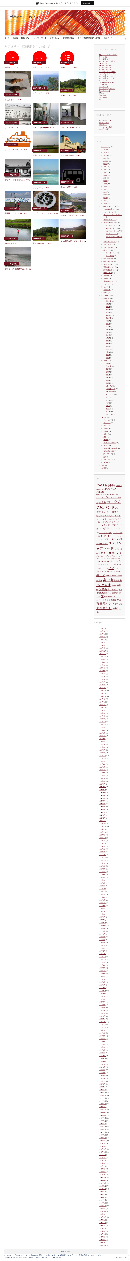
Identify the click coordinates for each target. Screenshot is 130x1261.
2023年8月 (102, 730)
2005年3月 (102, 1237)
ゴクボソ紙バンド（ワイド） (108, 78)
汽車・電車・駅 (108, 460)
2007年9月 (102, 1152)
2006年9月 (102, 1186)
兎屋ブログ (108, 38)
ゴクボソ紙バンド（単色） (107, 72)
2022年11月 (102, 756)
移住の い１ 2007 (13, 127)
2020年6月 (102, 838)
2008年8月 (102, 1121)
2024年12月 (102, 685)
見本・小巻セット (104, 57)
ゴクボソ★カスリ (111, 225)
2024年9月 (102, 693)
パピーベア (113, 558)
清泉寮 (115, 592)
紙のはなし (106, 290)
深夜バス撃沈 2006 (68, 187)
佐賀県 (108, 358)
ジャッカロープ (101, 556)
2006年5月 (102, 1197)
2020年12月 (102, 821)
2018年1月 (102, 917)
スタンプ (109, 556)
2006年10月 (103, 1183)
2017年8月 (102, 931)
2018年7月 (102, 900)
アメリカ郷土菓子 (106, 515)
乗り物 (105, 462)
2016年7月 (102, 968)
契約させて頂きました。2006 (17, 180)
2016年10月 (102, 959)
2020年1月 (102, 852)
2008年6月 (102, 1126)
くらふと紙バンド (104, 59)
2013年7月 (102, 1070)
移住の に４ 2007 (13, 99)
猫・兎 (105, 428)
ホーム (7, 38)
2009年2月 (102, 1104)
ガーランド (99, 525)
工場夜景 (114, 586)
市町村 (105, 360)
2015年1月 (102, 1019)
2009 (105, 164)
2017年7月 (102, 934)
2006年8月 (102, 1189)
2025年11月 (102, 654)
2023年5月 (102, 739)
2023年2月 (102, 747)
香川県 (108, 312)
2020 (105, 186)
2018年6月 (102, 903)
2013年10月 (102, 1061)
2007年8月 (102, 1155)
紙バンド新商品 (108, 259)
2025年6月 (102, 668)
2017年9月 (102, 928)
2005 (105, 152)
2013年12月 (102, 1056)
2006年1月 (102, 1209)
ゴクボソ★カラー (111, 228)
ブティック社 (107, 244)
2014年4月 (102, 1044)
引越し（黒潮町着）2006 (43, 127)
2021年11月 (102, 790)
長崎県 (108, 307)
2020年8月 (102, 832)
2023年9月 (102, 727)
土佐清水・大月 (110, 389)
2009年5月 (102, 1095)
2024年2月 (102, 713)
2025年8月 (102, 662)
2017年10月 (102, 925)
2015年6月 (102, 1005)
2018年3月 (102, 911)
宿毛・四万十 (110, 394)
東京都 (108, 349)
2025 (105, 200)
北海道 (108, 324)
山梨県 (108, 338)
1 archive (104, 147)
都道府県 (106, 298)
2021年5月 (102, 807)
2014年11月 (102, 1024)
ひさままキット (104, 84)
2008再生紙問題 (106, 485)
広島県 (108, 341)
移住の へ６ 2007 (41, 67)
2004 (105, 150)
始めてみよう (87, 3)
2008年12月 (102, 1109)
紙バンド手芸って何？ (106, 120)
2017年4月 (102, 942)
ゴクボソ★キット (107, 536)
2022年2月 (102, 781)
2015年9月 (102, 996)
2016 (105, 175)
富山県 (108, 335)
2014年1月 (102, 1053)
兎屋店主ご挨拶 (104, 129)
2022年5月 (102, 773)
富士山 (108, 579)
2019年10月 (102, 860)
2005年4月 (102, 1234)
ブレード (106, 561)
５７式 (105, 445)
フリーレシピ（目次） (106, 127)
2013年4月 (102, 1078)
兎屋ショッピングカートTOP (108, 55)
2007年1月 (102, 1175)
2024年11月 (102, 688)
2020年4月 (102, 843)
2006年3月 (102, 1203)
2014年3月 (102, 1047)
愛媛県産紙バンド (109, 281)
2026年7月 (102, 631)
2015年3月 (102, 1013)
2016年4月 (102, 976)
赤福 (119, 599)
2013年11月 (102, 1058)
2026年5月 (102, 637)
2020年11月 (102, 823)
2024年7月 (102, 699)
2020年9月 (102, 829)
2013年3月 (102, 1081)
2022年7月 (102, 767)
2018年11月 (102, 891)
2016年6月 (102, 971)
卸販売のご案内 (68, 38)
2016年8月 (102, 965)
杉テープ (115, 589)
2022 (105, 192)
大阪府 (108, 329)
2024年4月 (102, 707)
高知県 (108, 315)
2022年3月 (102, 778)
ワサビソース (109, 571)
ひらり (102, 502)
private (103, 417)
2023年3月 (102, 744)
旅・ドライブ (107, 454)
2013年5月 (102, 1075)
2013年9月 (102, 1064)
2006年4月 (102, 1200)
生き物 (105, 431)
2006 (105, 155)
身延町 (108, 380)
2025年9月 (102, 659)
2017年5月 (102, 940)
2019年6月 (102, 872)
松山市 (108, 411)
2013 (105, 166)
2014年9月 (102, 1030)
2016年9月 (102, 962)
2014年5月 (102, 1042)
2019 (105, 184)
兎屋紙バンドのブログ (26, 16)
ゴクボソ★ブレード (109, 220)
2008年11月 (102, 1112)
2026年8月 (102, 628)
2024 (105, 198)
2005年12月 (102, 1211)
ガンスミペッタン (113, 521)
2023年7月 (102, 733)
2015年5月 (102, 1008)
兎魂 (102, 465)
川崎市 (108, 403)
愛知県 (108, 343)
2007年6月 (102, 1160)
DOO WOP (110, 488)
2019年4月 (102, 877)
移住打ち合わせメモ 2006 (16, 149)
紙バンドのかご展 (104, 599)
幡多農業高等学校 (109, 451)
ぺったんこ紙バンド (105, 70)
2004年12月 (102, 1245)
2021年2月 (102, 815)
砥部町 (108, 363)
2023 (105, 195)
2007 (105, 158)
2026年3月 (102, 642)
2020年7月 (102, 835)
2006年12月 (102, 1177)
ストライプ (116, 556)
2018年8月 (102, 897)
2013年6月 (102, 1073)
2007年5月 (102, 1163)
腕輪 (114, 600)
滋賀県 (108, 355)
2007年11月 (102, 1146)
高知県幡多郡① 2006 (42, 243)
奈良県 (108, 332)
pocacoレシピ (103, 87)
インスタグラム (112, 519)
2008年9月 (102, 1118)
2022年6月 (102, 770)
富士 (107, 397)
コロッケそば (105, 532)
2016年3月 (102, 979)
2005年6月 (102, 1228)
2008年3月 (102, 1135)
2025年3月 (102, 676)
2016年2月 (102, 982)
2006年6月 (102, 1194)
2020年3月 (102, 846)
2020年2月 (102, 849)
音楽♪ (105, 434)
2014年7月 (102, 1036)
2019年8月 (102, 866)
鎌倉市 (108, 369)
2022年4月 (102, 775)
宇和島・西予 (110, 391)
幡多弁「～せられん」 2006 (72, 215)
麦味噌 (115, 608)
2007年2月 (102, 1172)
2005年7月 (102, 1225)
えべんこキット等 (104, 91)
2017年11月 (102, 923)
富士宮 (108, 400)
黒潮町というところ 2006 (16, 213)
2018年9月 (102, 894)
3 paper (104, 287)
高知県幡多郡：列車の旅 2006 (73, 241)
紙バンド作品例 (108, 261)
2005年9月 (102, 1220)
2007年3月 (102, 1169)
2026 (105, 203)
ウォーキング (107, 420)
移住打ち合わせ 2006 (42, 155)
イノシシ (103, 518)
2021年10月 (102, 792)
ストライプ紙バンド (105, 67)
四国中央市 (109, 386)
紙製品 (105, 293)
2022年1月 (102, 784)
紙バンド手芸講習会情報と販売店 (89, 38)
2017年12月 (102, 920)
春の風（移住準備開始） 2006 (18, 269)
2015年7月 (102, 1002)
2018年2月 (102, 914)
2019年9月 (102, 863)
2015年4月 (102, 1010)
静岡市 (108, 375)
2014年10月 (102, 1027)
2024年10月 (102, 690)
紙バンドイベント (111, 253)
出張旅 (105, 278)
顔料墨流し (104, 608)
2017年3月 (102, 945)
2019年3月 (102, 880)
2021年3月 (102, 812)
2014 (105, 169)
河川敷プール (107, 593)
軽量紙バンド (103, 63)
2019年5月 (102, 875)
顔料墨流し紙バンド (105, 65)
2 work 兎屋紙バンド (108, 206)
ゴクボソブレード (104, 80)
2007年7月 (102, 1158)
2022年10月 (102, 758)
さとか (104, 497)
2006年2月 (102, 1206)
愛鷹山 (103, 589)
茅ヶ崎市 (108, 366)
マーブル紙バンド (109, 247)
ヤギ (111, 568)
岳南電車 (101, 585)
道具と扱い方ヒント (109, 264)
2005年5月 (102, 1231)
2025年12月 (102, 651)
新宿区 (108, 409)
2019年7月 (102, 869)
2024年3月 (102, 710)
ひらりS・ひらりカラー (106, 82)
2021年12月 (102, 787)
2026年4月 (102, 640)
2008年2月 (102, 1138)
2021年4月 (102, 809)
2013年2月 (102, 1084)
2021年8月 (102, 798)
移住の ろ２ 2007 (68, 95)
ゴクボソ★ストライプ (113, 231)
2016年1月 (102, 985)
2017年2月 (102, 948)
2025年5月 (102, 671)
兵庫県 (108, 321)
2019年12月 (102, 855)
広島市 (108, 406)
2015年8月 (102, 999)
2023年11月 (102, 722)
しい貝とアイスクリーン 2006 (45, 213)
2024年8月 (102, 696)
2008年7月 (102, 1124)
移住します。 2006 (41, 187)
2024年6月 (102, 702)
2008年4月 (102, 1132)
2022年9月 (102, 761)
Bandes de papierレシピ (107, 89)
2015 (105, 172)
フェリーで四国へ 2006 (70, 155)
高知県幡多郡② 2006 (14, 243)
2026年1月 (102, 648)
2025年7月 (102, 665)
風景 (104, 437)
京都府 (108, 352)
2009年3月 (102, 1101)
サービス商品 (103, 97)
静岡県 (108, 309)
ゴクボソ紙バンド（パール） (108, 76)
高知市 (108, 377)
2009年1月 (102, 1107)
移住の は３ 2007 (41, 93)
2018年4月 (102, 908)
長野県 (108, 304)
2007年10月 (102, 1149)
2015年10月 (102, 993)
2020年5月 (102, 841)
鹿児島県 (108, 318)
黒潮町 (108, 383)
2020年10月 (102, 826)
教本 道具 (102, 95)
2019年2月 (102, 883)
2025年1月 (102, 682)
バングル (106, 558)
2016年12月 (102, 954)
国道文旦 (116, 575)
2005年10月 (102, 1217)
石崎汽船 (107, 596)
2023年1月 (102, 750)
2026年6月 (102, 634)
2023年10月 (102, 724)
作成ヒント (106, 284)
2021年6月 (102, 804)
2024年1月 (102, 716)
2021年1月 (102, 818)
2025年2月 (102, 679)
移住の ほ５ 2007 (68, 67)
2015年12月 (102, 988)
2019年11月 (102, 857)
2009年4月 (102, 1098)
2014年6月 (102, 1039)
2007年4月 (102, 1166)
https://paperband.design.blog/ (105, 494)
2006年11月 (102, 1180)
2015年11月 (102, 991)
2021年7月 (102, 801)
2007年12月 (102, 1143)
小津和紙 (117, 580)
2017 (105, 178)
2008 (105, 161)
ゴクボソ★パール (111, 234)
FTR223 (100, 491)
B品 (100, 99)
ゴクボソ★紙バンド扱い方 (114, 237)
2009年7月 (102, 1090)
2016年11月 (102, 957)
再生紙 (100, 575)
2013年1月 (102, 1087)
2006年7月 (102, 1191)
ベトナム (114, 561)
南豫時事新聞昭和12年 (110, 448)
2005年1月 (102, 1242)
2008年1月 (102, 1141)
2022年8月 (102, 764)
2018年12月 (102, 889)
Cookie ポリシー (56, 1257)
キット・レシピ (108, 212)
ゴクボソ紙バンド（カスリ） (108, 74)
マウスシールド (103, 569)
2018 (105, 181)
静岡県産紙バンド (109, 267)
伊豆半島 (117, 571)
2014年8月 (102, 1033)
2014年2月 (102, 1050)
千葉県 (108, 327)
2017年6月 (102, 937)
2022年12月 (102, 753)
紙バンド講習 (110, 256)
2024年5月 (102, 705)
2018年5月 (102, 906)
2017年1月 (102, 951)
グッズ (105, 426)
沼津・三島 (109, 414)
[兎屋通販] (124, 36)
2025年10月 (102, 656)
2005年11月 (102, 1214)
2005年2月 (102, 1240)
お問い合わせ (54, 38)
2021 (105, 189)
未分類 (103, 468)
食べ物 (105, 440)
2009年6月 (102, 1092)
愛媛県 (108, 346)
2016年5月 (102, 974)
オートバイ (106, 423)
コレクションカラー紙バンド (108, 61)
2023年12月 (102, 719)
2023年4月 (102, 741)
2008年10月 (103, 1115)
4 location (105, 295)
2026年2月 (102, 645)
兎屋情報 (106, 275)
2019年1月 (102, 886)
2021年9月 (102, 795)
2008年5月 (102, 1129)
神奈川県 (108, 301)
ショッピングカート (39, 38)
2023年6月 (102, 736)
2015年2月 (102, 1016)
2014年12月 (102, 1022)
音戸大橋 (118, 604)
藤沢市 (108, 372)
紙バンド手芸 (107, 250)
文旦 (109, 589)
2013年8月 (102, 1067)
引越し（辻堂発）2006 (70, 127)
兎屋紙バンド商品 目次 (21, 38)
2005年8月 (102, 1223)
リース (102, 571)
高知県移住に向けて (109, 443)
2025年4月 (102, 674)
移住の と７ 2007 (13, 67)
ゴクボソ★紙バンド (109, 222)
